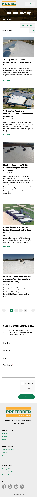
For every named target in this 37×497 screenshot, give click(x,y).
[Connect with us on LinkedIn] (22, 486)
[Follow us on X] (10, 486)
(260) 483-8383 (18, 423)
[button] (18, 81)
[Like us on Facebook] (4, 486)
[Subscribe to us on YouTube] (16, 486)
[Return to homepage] (9, 3)
